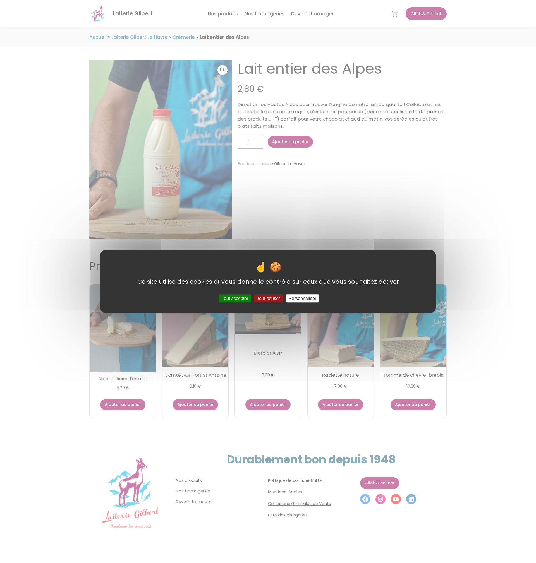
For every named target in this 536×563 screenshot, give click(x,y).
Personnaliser (302, 298)
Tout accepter (235, 298)
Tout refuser (268, 298)
